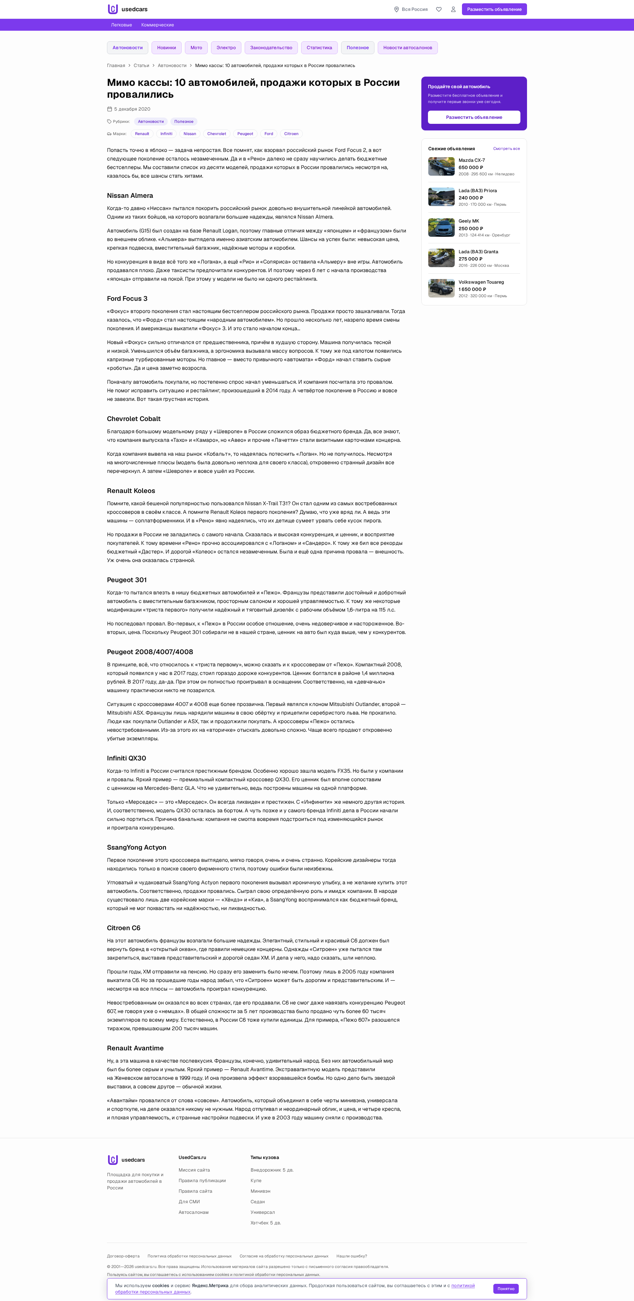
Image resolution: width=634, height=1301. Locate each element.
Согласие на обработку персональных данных (284, 1256)
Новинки (166, 48)
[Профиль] (453, 9)
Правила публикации (202, 1180)
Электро (226, 48)
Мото (196, 48)
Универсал (263, 1212)
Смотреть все (506, 148)
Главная (116, 65)
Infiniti (166, 133)
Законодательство (271, 48)
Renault (142, 133)
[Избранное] (439, 9)
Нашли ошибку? (351, 1256)
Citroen (291, 133)
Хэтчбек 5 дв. (266, 1223)
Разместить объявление (494, 9)
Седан (258, 1202)
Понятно (506, 1288)
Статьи (141, 65)
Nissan (190, 133)
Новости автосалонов (407, 48)
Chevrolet (216, 133)
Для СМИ (189, 1202)
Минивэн (260, 1191)
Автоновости (128, 48)
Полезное (358, 48)
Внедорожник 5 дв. (272, 1170)
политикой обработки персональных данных (276, 1274)
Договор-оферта (123, 1256)
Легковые (121, 25)
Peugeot (245, 133)
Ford (268, 133)
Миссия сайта (194, 1170)
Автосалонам (194, 1212)
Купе (256, 1180)
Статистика (319, 48)
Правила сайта (195, 1191)
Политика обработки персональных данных (190, 1256)
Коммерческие (157, 25)
